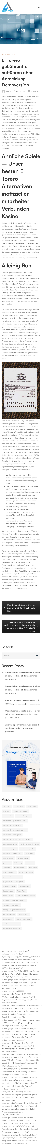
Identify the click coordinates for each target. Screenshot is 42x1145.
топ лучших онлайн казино (11, 928)
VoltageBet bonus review (26, 896)
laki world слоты (19, 867)
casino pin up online (28, 849)
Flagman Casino (23, 858)
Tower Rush (21, 891)
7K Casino (6, 806)
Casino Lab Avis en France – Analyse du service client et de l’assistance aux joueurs (22, 675)
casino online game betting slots (14, 821)
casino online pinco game (12, 835)
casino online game (23, 816)
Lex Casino (33, 867)
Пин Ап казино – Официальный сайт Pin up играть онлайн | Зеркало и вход (22, 702)
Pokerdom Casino (9, 886)
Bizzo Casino (32, 806)
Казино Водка (7, 919)
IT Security (18, 863)
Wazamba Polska (9, 914)
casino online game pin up (12, 825)
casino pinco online (10, 844)
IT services (30, 863)
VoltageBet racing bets (11, 905)
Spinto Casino (8, 891)
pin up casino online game (12, 877)
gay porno (6, 863)
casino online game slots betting (14, 830)
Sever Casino (24, 886)
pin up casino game (26, 872)
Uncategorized (9, 54)
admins (9, 91)
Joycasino (6, 867)
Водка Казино (23, 914)
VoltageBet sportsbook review (14, 910)
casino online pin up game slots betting (17, 839)
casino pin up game (10, 849)
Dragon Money (8, 858)
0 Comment (35, 91)
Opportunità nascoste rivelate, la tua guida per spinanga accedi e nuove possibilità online (22, 714)
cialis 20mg (29, 853)
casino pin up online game (12, 853)
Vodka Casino (8, 896)
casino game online (20, 811)
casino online (7, 816)
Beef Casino (19, 806)
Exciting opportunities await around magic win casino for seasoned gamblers (22, 728)
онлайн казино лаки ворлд (11, 924)
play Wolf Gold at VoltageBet (13, 882)
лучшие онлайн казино (23, 919)
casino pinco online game (30, 844)
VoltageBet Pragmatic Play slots (14, 900)
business (6, 811)
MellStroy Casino (9, 872)
